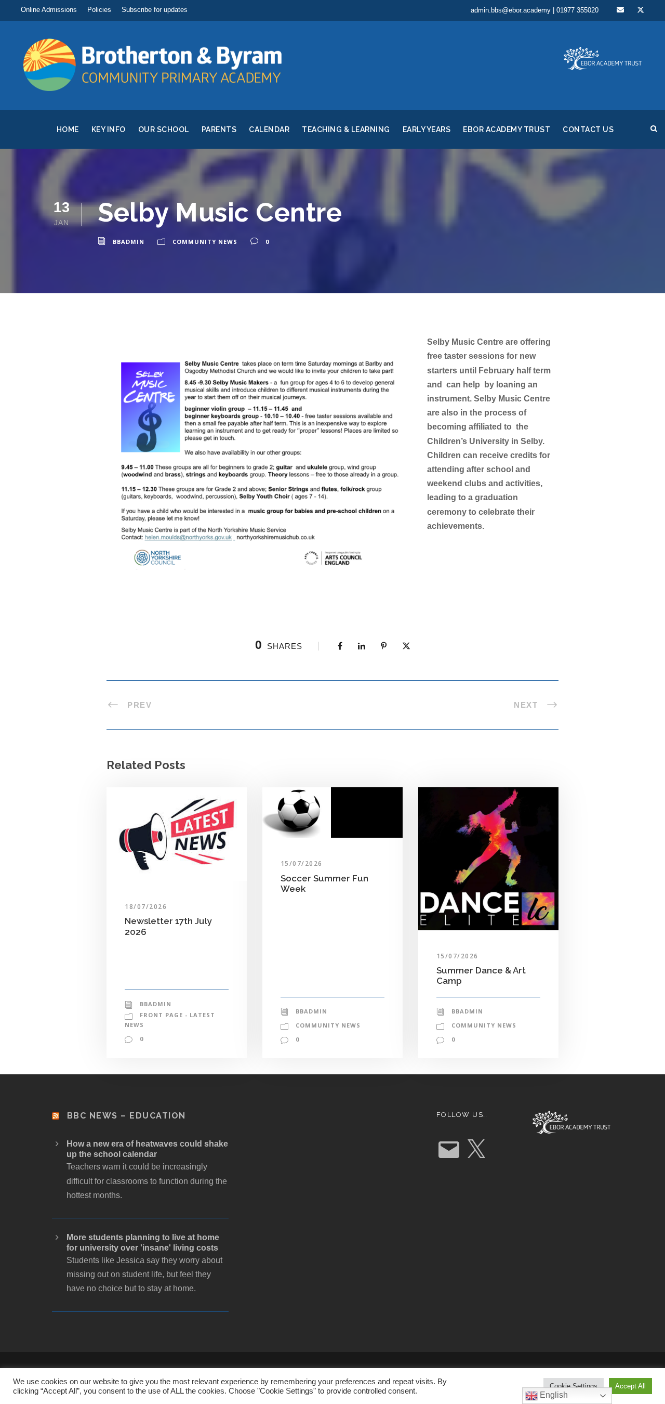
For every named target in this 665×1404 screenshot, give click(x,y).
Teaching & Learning (346, 129)
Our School (163, 129)
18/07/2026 (146, 906)
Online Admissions (49, 10)
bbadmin (128, 241)
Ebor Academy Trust (506, 129)
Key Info (108, 129)
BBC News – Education (126, 1116)
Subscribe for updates (155, 10)
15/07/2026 (302, 863)
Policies (99, 10)
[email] (620, 10)
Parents (219, 129)
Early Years (427, 129)
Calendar (269, 129)
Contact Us (588, 129)
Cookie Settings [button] (573, 1386)
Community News (204, 241)
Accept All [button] (630, 1386)
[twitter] (640, 10)
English (553, 1394)
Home (68, 129)
